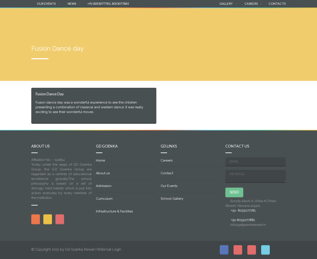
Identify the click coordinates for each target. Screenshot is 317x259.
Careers (167, 160)
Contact (167, 173)
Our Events (169, 186)
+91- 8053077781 (243, 210)
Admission (185, 16)
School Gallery (172, 199)
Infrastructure (216, 16)
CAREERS (251, 3)
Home (136, 16)
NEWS (72, 3)
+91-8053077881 (243, 220)
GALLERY (226, 3)
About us (160, 16)
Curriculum (277, 16)
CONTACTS (277, 3)
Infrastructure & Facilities (114, 211)
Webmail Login (109, 249)
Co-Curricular (248, 16)
